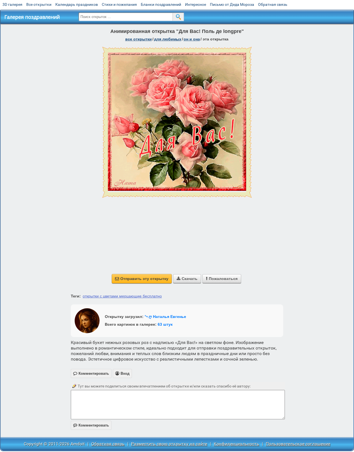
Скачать (187, 278)
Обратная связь (272, 4)
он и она (192, 39)
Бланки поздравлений (161, 4)
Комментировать (91, 425)
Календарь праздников (76, 4)
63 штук (165, 324)
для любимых (167, 39)
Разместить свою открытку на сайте (169, 443)
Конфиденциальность (236, 443)
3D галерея (12, 4)
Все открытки (38, 4)
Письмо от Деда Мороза (232, 4)
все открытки (138, 39)
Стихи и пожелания (119, 4)
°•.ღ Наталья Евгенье (165, 316)
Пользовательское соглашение (298, 443)
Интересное (195, 4)
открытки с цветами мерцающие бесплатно (122, 296)
